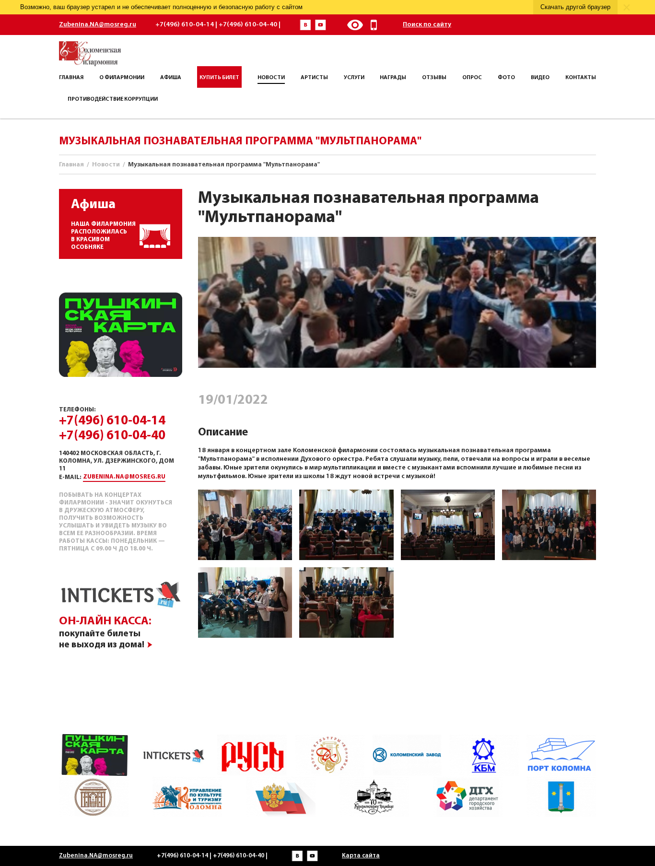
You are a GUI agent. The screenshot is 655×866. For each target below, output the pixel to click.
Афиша (93, 204)
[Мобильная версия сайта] (374, 25)
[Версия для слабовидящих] (354, 25)
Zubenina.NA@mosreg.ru (97, 24)
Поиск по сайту (427, 24)
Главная (71, 164)
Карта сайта (361, 856)
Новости (106, 164)
